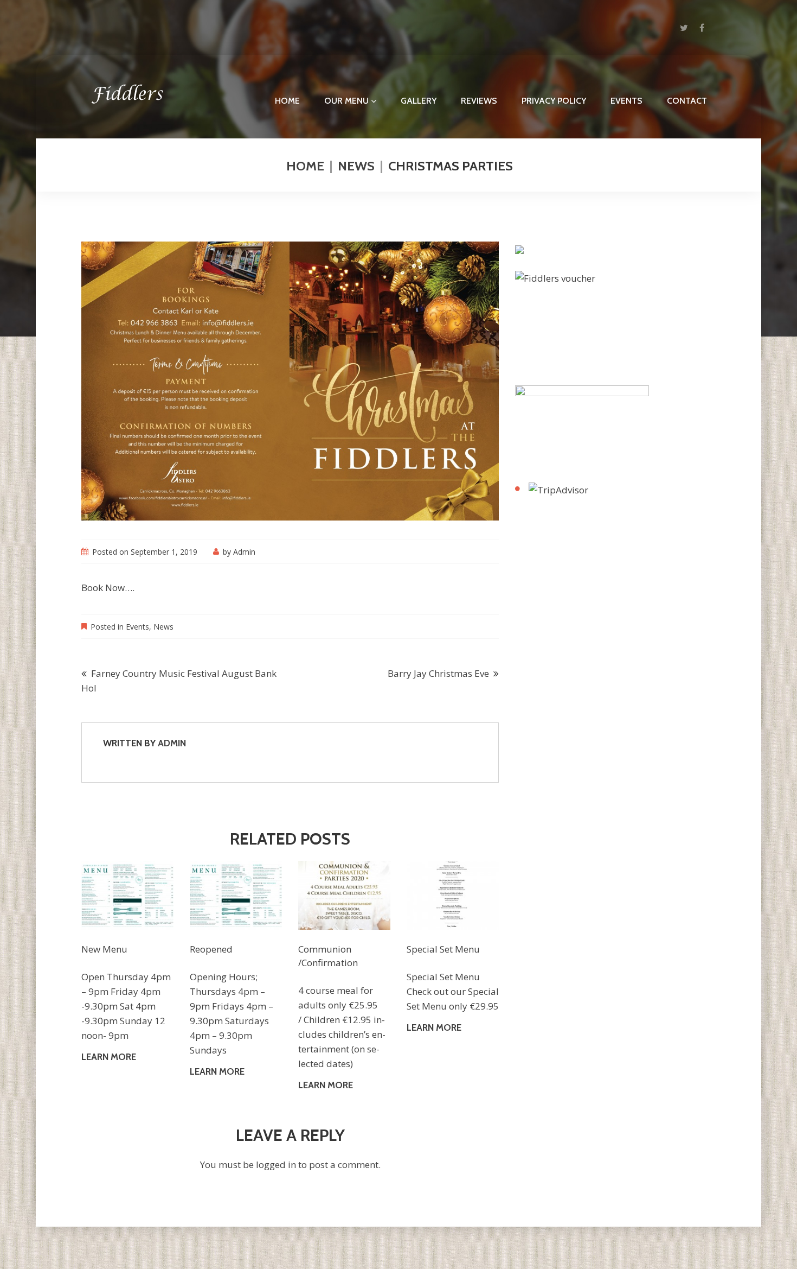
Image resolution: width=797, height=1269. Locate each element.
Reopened (211, 949)
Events (626, 101)
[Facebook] (701, 28)
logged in (276, 1164)
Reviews (479, 101)
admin (244, 552)
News (356, 166)
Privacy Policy (554, 101)
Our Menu (346, 101)
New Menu (104, 949)
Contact (687, 101)
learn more (108, 1056)
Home (287, 101)
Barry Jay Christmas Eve (438, 673)
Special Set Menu (443, 949)
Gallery (418, 101)
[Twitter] (684, 28)
